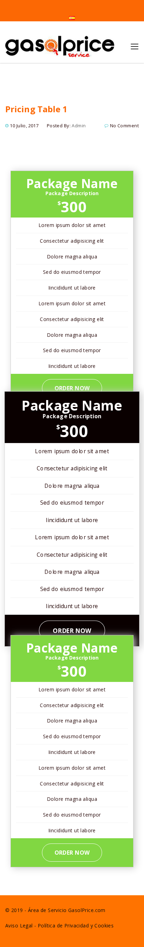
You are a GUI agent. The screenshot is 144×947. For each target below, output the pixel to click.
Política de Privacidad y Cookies (76, 925)
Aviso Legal (19, 925)
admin (79, 125)
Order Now (72, 388)
